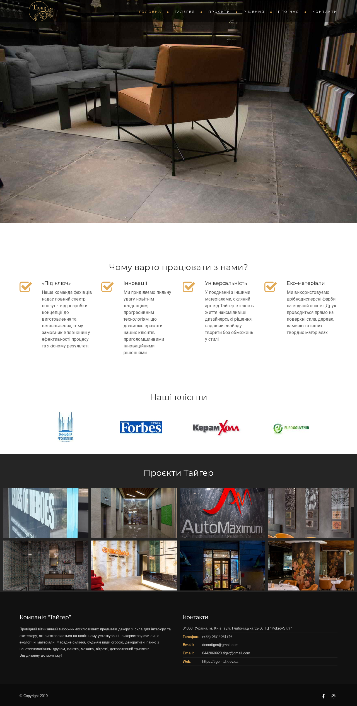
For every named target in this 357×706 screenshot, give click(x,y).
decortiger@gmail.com (220, 645)
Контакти (324, 12)
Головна (150, 12)
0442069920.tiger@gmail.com (226, 653)
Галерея (185, 12)
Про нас (288, 12)
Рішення (254, 12)
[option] (59, 427)
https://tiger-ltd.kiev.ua (220, 661)
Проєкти (219, 12)
